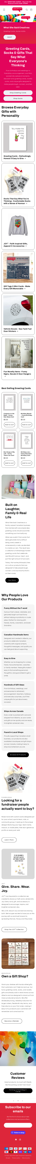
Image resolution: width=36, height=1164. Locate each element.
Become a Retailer (12, 1021)
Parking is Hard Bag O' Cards (18, 1090)
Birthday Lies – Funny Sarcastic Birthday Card (26, 453)
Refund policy (26, 1158)
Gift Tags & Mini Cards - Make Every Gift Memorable (17, 287)
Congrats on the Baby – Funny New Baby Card (9, 415)
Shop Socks (18, 98)
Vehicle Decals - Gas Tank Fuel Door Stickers (18, 330)
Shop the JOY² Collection (14, 929)
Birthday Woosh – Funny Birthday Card (26, 415)
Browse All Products (18, 755)
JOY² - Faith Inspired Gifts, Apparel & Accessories (16, 245)
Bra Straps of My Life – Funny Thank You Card (9, 453)
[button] (4, 10)
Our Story (12, 580)
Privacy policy (16, 1158)
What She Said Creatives (17, 1155)
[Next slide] (22, 1101)
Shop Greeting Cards (18, 93)
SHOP (9, 37)
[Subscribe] (30, 1125)
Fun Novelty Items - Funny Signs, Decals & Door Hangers (17, 373)
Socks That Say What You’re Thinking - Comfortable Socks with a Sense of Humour (17, 201)
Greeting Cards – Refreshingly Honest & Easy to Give (17, 157)
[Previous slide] (14, 1101)
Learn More (9, 840)
